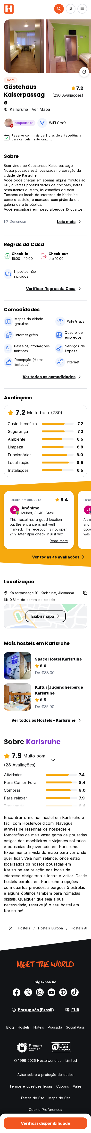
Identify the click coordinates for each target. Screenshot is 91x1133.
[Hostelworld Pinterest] (63, 992)
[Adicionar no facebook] (16, 992)
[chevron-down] (53, 760)
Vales (77, 1086)
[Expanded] (11, 928)
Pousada (55, 1027)
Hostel (11, 80)
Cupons (62, 1086)
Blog (10, 1027)
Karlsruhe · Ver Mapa (30, 109)
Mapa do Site (60, 1098)
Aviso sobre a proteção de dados (45, 1075)
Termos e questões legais (30, 1086)
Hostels (24, 1027)
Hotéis (38, 1027)
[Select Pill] (59, 9)
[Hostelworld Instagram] (40, 992)
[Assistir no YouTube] (51, 992)
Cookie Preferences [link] (45, 1109)
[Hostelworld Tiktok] (75, 992)
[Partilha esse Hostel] (84, 72)
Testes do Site (32, 1098)
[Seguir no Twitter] (28, 992)
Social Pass (75, 1027)
